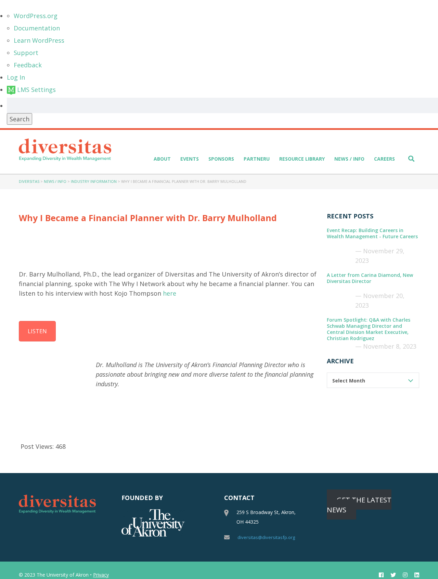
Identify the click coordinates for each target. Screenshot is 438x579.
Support (26, 53)
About (162, 159)
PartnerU (257, 159)
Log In (16, 77)
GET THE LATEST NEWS (359, 504)
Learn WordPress (39, 40)
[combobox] (373, 380)
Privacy (101, 574)
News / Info (349, 159)
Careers (384, 159)
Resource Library (302, 159)
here (169, 293)
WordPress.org (35, 16)
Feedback (28, 65)
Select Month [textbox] (348, 380)
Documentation (37, 28)
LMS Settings (35, 89)
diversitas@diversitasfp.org (266, 537)
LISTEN (37, 331)
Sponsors (221, 159)
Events (189, 159)
